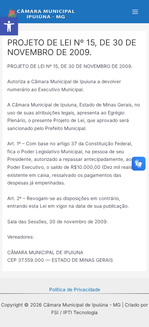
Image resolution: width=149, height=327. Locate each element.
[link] (9, 26)
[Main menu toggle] (135, 12)
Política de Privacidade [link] (74, 289)
